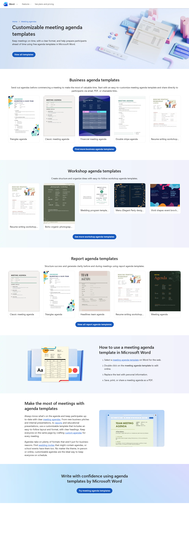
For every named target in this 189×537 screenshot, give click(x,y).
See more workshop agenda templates (94, 236)
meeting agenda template (126, 359)
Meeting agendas (28, 21)
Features (25, 4)
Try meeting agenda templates (94, 490)
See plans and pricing (44, 4)
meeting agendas (52, 419)
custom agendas (73, 432)
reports (58, 422)
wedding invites (47, 445)
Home (14, 21)
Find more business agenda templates (94, 149)
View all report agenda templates (95, 324)
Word (12, 4)
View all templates (23, 54)
